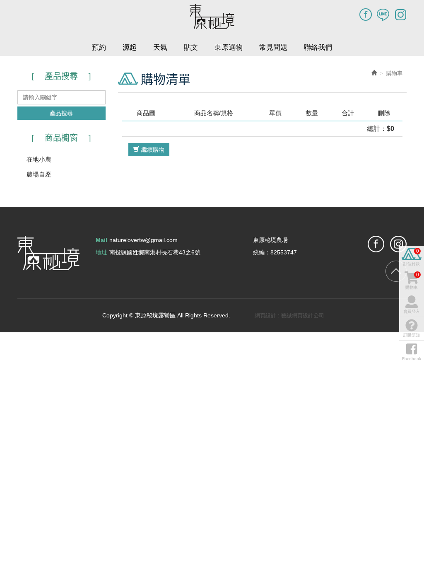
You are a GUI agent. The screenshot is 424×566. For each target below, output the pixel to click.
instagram (398, 244)
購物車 (412, 281)
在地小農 (38, 159)
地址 (101, 252)
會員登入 (411, 311)
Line (383, 14)
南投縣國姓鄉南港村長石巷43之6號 (154, 252)
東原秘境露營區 (212, 16)
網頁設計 (265, 315)
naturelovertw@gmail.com (143, 240)
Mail (101, 240)
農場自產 (38, 174)
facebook (376, 244)
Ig (400, 14)
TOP (396, 271)
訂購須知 (411, 335)
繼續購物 (152, 149)
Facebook (365, 14)
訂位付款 (411, 257)
